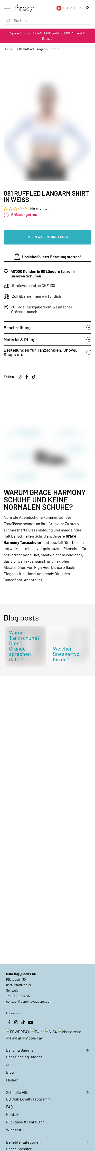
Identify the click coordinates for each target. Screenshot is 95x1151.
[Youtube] (30, 1022)
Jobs (10, 1064)
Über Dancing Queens (24, 1056)
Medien (12, 1080)
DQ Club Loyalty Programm (28, 1099)
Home (8, 49)
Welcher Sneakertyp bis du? (66, 653)
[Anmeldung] (87, 8)
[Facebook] (26, 376)
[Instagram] (19, 376)
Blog (10, 1072)
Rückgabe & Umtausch (25, 1122)
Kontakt (13, 1114)
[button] (16, 208)
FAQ (9, 1106)
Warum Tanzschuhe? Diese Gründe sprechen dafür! (24, 645)
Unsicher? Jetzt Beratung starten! (51, 256)
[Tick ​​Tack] (34, 376)
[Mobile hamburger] (8, 8)
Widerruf (13, 1129)
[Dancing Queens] (24, 8)
